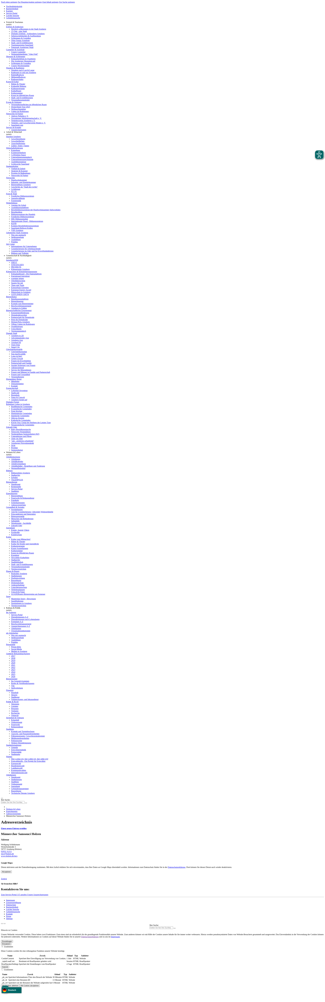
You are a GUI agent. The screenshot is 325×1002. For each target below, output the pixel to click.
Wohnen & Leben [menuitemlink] (13, 452)
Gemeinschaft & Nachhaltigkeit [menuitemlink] (18, 255)
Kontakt (9, 914)
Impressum (10, 900)
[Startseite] (6, 807)
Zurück (4, 879)
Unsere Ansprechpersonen (37, 895)
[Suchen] (175, 928)
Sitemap (9, 918)
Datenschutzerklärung (176, 867)
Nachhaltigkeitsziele (14, 6)
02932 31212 (6, 851)
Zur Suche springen (67, 2)
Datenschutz (11, 905)
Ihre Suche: (5, 800)
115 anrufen (22, 895)
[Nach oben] (5, 923)
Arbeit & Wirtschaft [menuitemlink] (14, 132)
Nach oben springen (9, 2)
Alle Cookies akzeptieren (29, 986)
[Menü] (2, 798)
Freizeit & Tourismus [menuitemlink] (14, 22)
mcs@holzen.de (7, 854)
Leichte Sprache (12, 15)
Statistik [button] (5, 967)
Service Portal (11, 13)
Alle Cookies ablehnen (10, 986)
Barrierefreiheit (12, 9)
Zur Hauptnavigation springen (30, 2)
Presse (8, 916)
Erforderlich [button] (6, 944)
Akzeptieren (6, 872)
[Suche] (2, 923)
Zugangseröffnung (13, 902)
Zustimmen (8, 947)
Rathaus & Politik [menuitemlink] (13, 608)
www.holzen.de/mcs (9, 856)
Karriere (9, 11)
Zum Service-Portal (9, 895)
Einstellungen (7, 941)
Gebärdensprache (13, 18)
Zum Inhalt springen (50, 2)
